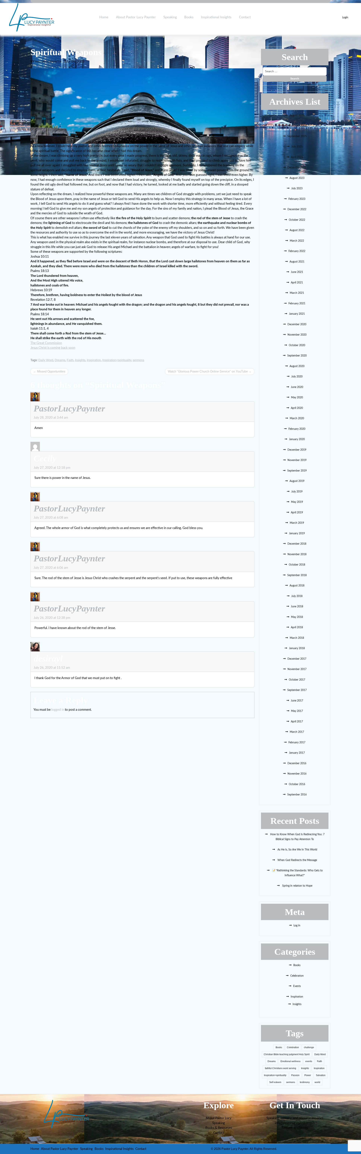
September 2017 (297, 690)
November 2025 (296, 125)
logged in (57, 709)
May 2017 (297, 711)
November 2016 (296, 773)
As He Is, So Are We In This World (297, 849)
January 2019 (297, 533)
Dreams (60, 360)
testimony (305, 1082)
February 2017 (296, 742)
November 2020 (296, 335)
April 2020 (297, 408)
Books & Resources (218, 1127)
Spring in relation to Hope (296, 886)
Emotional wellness (290, 1061)
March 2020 (297, 418)
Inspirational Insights (216, 17)
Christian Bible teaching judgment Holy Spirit (286, 1054)
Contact (245, 17)
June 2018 (297, 606)
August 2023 (297, 178)
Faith (70, 360)
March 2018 (297, 638)
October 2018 (297, 564)
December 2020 (296, 324)
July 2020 (297, 376)
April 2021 (297, 282)
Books (188, 17)
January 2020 (297, 439)
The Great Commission (46, 343)
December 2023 (296, 167)
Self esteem (275, 1082)
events (308, 1061)
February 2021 (296, 303)
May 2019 (297, 502)
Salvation (320, 1075)
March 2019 (297, 523)
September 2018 (297, 575)
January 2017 (297, 753)
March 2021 (297, 293)
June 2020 (297, 387)
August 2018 (297, 585)
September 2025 (297, 136)
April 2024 (297, 157)
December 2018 (296, 544)
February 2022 (296, 251)
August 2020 (297, 366)
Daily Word (45, 360)
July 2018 (297, 596)
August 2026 (297, 115)
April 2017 (297, 721)
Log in (297, 925)
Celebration (297, 976)
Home (103, 17)
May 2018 (297, 617)
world (317, 1082)
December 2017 (296, 659)
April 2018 (297, 627)
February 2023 (296, 199)
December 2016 (296, 763)
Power (307, 1075)
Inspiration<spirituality (116, 360)
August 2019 (297, 481)
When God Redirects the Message (297, 860)
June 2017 (297, 700)
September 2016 (297, 794)
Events (297, 986)
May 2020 (297, 397)
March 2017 (297, 732)
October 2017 (297, 680)
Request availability (294, 1127)
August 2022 (297, 230)
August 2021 (297, 261)
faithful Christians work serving (280, 1068)
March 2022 (297, 241)
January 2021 (297, 314)
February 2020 (296, 429)
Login (345, 17)
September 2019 (297, 470)
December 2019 (296, 450)
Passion (295, 1075)
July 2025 (297, 146)
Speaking (170, 17)
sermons (138, 360)
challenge (309, 1047)
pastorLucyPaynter (48, 62)
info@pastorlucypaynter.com (295, 1123)
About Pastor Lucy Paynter (136, 17)
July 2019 (297, 491)
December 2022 (296, 209)
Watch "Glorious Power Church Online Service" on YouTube (208, 371)
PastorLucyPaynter (69, 408)
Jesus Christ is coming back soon (52, 347)
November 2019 (296, 460)
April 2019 (297, 512)
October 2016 (297, 784)
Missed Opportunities (51, 371)
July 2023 (297, 188)
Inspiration (94, 360)
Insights (80, 360)
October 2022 (297, 220)
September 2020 (297, 355)
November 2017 (296, 669)
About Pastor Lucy (218, 1118)
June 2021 (297, 272)
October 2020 (297, 345)
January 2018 (297, 648)
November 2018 (296, 554)
